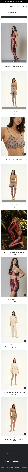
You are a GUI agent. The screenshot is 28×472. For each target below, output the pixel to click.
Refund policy (11, 467)
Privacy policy (17, 467)
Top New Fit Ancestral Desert (13, 159)
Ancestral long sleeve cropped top (14, 252)
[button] (23, 6)
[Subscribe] (26, 457)
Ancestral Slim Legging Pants (14, 66)
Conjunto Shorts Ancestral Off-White (14, 392)
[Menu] (1, 6)
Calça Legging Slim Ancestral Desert (14, 112)
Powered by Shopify (4, 467)
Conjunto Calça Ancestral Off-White (14, 346)
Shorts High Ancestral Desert (14, 439)
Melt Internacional (10, 465)
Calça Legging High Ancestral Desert (14, 206)
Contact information (14, 469)
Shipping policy (24, 467)
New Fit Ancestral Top (14, 299)
